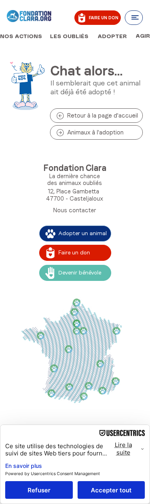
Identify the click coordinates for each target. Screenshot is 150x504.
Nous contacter (74, 210)
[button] (134, 17)
